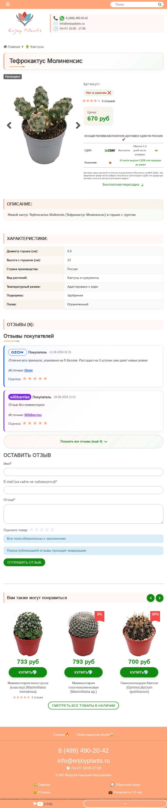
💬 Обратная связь (125, 784)
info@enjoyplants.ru (72, 23)
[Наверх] (125, 804)
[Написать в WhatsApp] (62, 18)
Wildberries (33, 415)
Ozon (28, 370)
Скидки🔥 (61, 734)
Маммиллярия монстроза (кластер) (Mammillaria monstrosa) (28, 687)
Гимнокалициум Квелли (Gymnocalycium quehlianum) (139, 687)
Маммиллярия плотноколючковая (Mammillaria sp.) (83, 687)
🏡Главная (41, 784)
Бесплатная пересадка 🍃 (123, 184)
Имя (6, 463)
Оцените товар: (15, 530)
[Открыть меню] (7, 4)
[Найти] (160, 4)
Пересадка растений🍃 (95, 734)
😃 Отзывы (42, 792)
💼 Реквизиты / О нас (125, 792)
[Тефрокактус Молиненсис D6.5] (43, 125)
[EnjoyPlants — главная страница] (25, 23)
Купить (28, 672)
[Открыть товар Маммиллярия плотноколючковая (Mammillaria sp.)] (83, 633)
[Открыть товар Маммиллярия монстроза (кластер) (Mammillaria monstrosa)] (27, 633)
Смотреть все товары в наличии (83, 705)
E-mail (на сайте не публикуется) (29, 482)
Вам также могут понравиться (37, 597)
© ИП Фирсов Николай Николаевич (83, 775)
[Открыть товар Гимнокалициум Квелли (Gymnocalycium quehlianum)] (139, 633)
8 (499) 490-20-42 (77, 18)
